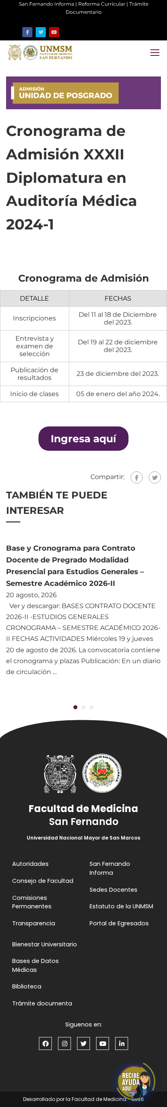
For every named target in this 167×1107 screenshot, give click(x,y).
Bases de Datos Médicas (35, 965)
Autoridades (30, 864)
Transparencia (33, 923)
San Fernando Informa (46, 4)
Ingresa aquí (83, 439)
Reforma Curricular (101, 4)
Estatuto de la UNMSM (121, 906)
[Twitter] (155, 477)
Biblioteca (26, 986)
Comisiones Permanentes (31, 902)
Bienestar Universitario (44, 944)
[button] (75, 707)
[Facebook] (137, 477)
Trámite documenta (42, 1003)
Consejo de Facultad (42, 881)
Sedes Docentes (113, 890)
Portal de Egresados (119, 923)
